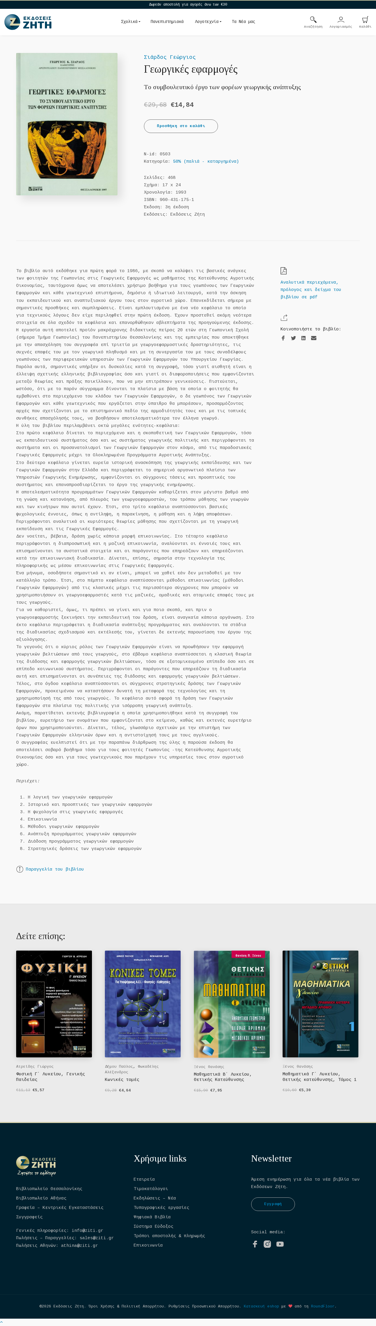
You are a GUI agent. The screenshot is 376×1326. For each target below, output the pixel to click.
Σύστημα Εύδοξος (153, 1226)
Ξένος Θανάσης (209, 1067)
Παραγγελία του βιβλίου (55, 869)
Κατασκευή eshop (261, 1306)
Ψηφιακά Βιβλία (152, 1217)
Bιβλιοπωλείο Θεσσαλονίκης (49, 1189)
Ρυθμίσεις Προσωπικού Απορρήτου (204, 1306)
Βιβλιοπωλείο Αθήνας (41, 1198)
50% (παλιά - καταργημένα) (206, 161)
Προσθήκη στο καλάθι (181, 126)
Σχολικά (129, 21)
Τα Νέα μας (243, 21)
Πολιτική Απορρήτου (143, 1306)
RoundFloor (323, 1306)
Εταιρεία (144, 1179)
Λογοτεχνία (207, 21)
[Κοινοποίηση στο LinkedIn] (303, 338)
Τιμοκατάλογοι (151, 1189)
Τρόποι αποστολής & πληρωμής (169, 1236)
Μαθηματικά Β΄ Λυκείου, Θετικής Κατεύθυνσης (223, 1077)
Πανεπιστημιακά (167, 21)
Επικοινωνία (148, 1245)
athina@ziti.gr (79, 1245)
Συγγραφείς (29, 1217)
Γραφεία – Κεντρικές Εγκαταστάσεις (59, 1207)
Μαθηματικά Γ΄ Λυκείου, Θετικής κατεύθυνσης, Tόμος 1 (320, 1077)
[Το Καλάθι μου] (365, 20)
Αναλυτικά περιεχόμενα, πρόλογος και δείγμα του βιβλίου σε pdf (311, 290)
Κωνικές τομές (122, 1079)
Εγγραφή (273, 1204)
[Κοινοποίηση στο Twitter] (293, 338)
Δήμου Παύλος (119, 1066)
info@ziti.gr (87, 1230)
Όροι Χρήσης (102, 1306)
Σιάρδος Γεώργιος (170, 57)
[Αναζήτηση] (313, 20)
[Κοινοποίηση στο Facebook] (283, 338)
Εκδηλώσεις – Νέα (155, 1198)
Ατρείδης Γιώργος (35, 1066)
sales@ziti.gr (97, 1238)
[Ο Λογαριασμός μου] (341, 20)
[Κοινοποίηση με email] (313, 338)
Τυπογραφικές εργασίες (161, 1207)
